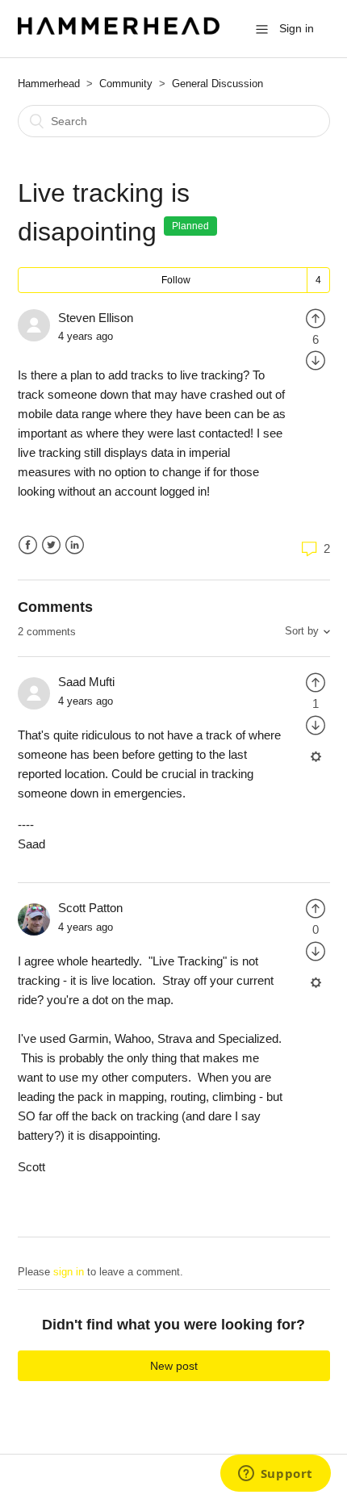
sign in (68, 1272)
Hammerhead (49, 83)
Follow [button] (175, 280)
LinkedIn (75, 545)
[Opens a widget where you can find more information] (275, 1475)
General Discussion (217, 83)
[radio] (315, 317)
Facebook (28, 545)
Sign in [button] (296, 28)
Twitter (51, 545)
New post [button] (174, 1365)
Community (126, 83)
